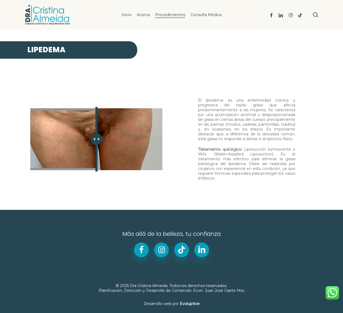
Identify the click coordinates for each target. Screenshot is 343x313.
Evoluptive (190, 303)
